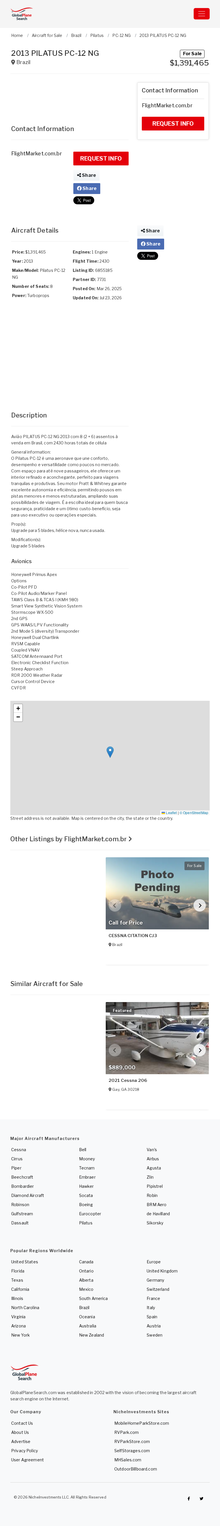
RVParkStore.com (132, 1441)
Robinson (20, 1204)
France (153, 1298)
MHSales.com (128, 1459)
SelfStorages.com (132, 1450)
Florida (17, 1270)
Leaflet (171, 812)
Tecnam (87, 1167)
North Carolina (25, 1307)
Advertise (20, 1441)
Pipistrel (155, 1186)
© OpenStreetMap (194, 812)
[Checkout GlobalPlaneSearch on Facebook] (188, 1498)
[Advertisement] (70, 96)
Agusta (154, 1167)
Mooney (87, 1158)
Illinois (17, 1298)
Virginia (18, 1316)
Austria (154, 1325)
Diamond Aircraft (27, 1195)
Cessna (18, 1149)
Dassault (20, 1222)
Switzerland (158, 1289)
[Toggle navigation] (202, 13)
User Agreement (27, 1459)
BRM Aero (156, 1204)
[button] (110, 752)
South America (93, 1298)
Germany (155, 1280)
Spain (152, 1316)
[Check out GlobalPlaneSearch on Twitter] (201, 1498)
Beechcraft (22, 1177)
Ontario (86, 1270)
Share (88, 175)
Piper (16, 1167)
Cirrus (17, 1158)
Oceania (87, 1316)
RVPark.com (126, 1432)
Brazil (84, 1307)
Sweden (154, 1335)
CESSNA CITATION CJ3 (133, 935)
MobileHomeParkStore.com (141, 1423)
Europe (154, 1261)
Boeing (86, 1204)
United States (24, 1261)
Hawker (86, 1186)
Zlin (150, 1177)
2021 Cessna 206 (128, 1080)
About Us (20, 1432)
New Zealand (91, 1335)
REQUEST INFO (101, 158)
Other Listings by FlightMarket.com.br (69, 839)
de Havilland (158, 1213)
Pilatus (86, 1222)
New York (20, 1335)
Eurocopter (90, 1213)
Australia (87, 1325)
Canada (86, 1261)
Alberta (86, 1280)
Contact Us (22, 1423)
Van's (152, 1149)
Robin (152, 1195)
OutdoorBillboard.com (135, 1468)
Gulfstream (22, 1213)
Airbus (153, 1158)
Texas (17, 1280)
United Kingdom (162, 1270)
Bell (83, 1149)
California (20, 1289)
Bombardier (22, 1186)
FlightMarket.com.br (36, 154)
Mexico (86, 1289)
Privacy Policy (24, 1450)
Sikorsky (155, 1222)
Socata (86, 1195)
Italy (151, 1307)
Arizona (18, 1325)
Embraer (87, 1177)
